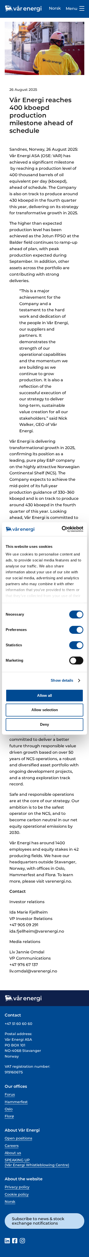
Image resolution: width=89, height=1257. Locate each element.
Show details (62, 680)
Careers (12, 1145)
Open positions (18, 1138)
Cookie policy (17, 1194)
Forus (10, 1094)
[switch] (76, 630)
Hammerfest (16, 1102)
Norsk (55, 8)
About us (13, 1153)
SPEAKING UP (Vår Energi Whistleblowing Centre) (37, 1162)
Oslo (9, 1109)
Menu (71, 8)
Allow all (44, 695)
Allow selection (44, 710)
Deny (44, 724)
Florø (9, 1116)
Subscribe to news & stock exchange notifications (38, 1221)
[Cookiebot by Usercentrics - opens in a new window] (62, 529)
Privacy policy (17, 1187)
